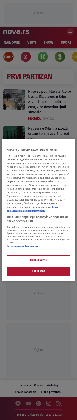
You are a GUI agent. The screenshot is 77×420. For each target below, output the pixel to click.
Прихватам (38, 270)
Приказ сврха (38, 259)
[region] (38, 210)
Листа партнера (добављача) (23, 246)
